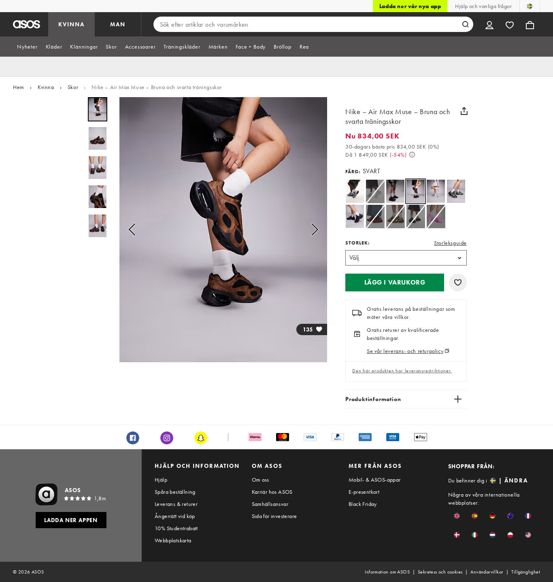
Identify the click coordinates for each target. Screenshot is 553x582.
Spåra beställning (175, 491)
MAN (117, 24)
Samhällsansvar (270, 504)
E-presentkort (364, 491)
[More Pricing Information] (412, 154)
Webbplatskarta (173, 540)
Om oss (260, 479)
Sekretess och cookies (440, 572)
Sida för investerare (274, 516)
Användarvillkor (486, 572)
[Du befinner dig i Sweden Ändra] (530, 6)
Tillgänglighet (525, 572)
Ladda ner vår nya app (410, 6)
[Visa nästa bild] (312, 230)
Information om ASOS (387, 572)
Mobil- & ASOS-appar (375, 479)
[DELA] (463, 110)
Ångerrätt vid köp (175, 516)
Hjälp (161, 479)
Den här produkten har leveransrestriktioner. (402, 370)
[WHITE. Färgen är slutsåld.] (375, 191)
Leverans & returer (176, 504)
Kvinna (46, 87)
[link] (415, 191)
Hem (18, 87)
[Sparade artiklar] (510, 24)
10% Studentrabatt (176, 528)
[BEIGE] (435, 191)
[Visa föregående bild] (134, 230)
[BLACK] (355, 191)
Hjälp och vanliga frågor (483, 6)
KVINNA (71, 24)
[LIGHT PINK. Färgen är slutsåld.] (435, 216)
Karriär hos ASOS (272, 491)
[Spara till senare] (458, 282)
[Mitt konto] (489, 24)
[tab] (27, 46)
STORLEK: (357, 243)
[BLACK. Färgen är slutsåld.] (375, 216)
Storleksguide (450, 242)
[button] (394, 282)
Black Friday (363, 504)
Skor (73, 87)
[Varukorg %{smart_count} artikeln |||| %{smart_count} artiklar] (530, 24)
